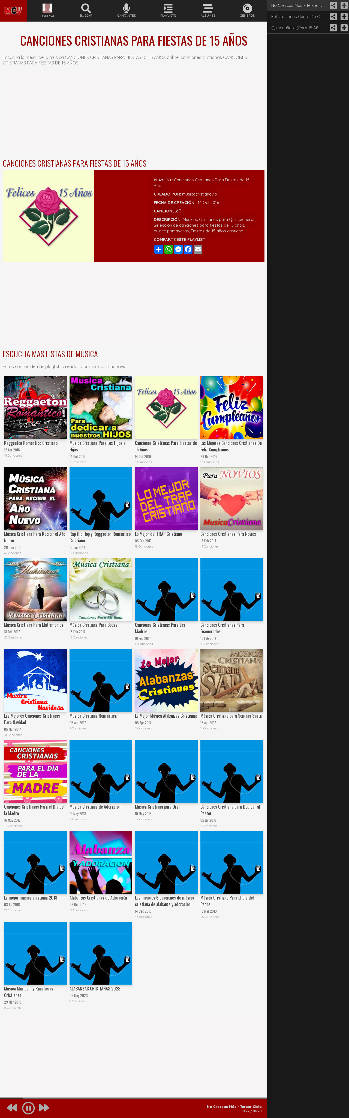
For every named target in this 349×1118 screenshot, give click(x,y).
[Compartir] (332, 5)
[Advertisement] (133, 113)
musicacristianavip (199, 194)
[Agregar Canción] (343, 5)
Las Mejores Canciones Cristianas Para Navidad (32, 719)
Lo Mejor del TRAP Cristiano (158, 534)
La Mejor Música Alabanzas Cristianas (166, 715)
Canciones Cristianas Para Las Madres (160, 628)
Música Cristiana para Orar (157, 806)
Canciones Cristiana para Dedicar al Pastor (230, 810)
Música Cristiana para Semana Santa (231, 715)
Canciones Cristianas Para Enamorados (222, 628)
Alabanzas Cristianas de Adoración (98, 897)
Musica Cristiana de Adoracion (95, 806)
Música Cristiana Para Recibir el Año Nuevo (34, 537)
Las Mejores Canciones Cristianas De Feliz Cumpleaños (231, 446)
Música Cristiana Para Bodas (94, 625)
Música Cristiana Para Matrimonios (33, 625)
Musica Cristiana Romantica (93, 715)
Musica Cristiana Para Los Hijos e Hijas (97, 446)
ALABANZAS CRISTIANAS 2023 (95, 988)
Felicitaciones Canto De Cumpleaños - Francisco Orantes (299, 16)
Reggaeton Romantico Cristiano (31, 443)
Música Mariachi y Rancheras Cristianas (28, 991)
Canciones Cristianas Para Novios (228, 534)
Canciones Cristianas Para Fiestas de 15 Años (166, 446)
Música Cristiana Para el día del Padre (227, 900)
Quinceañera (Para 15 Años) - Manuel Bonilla (299, 27)
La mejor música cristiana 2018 (30, 897)
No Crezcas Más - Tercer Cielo (299, 5)
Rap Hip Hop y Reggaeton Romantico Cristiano (100, 537)
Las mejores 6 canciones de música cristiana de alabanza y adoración (164, 900)
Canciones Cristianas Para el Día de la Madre (34, 810)
